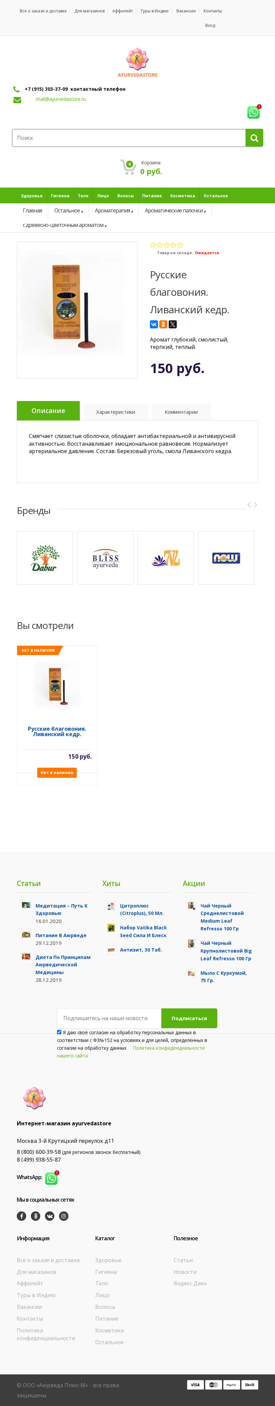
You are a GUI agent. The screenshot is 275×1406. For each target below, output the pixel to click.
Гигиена (106, 1272)
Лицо (102, 1295)
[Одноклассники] (163, 324)
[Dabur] (45, 558)
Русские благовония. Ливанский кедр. (57, 732)
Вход (210, 25)
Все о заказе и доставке (43, 10)
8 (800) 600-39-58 (39, 1152)
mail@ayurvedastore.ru (61, 99)
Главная (32, 210)
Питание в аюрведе (61, 935)
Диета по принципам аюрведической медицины (63, 965)
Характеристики (115, 411)
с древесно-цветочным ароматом (63, 225)
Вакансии (186, 10)
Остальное (67, 210)
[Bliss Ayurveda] (105, 558)
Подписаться (189, 1018)
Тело (101, 1283)
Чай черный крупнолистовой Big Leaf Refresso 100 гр (226, 951)
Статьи (183, 1260)
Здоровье (108, 1260)
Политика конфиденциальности (46, 1334)
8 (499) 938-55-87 (39, 1159)
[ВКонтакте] (154, 324)
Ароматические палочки (174, 210)
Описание (48, 410)
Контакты (213, 10)
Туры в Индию (155, 10)
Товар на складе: (175, 252)
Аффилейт (122, 10)
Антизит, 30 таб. (141, 950)
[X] (173, 324)
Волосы (105, 1307)
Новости (185, 1272)
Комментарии (181, 411)
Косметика (109, 1330)
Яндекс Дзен (190, 1283)
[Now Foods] (226, 558)
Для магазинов (89, 10)
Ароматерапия (112, 210)
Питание (106, 1318)
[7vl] (166, 558)
